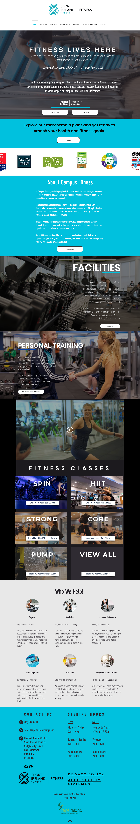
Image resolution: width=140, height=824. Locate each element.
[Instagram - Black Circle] (31, 766)
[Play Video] (70, 430)
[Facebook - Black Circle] (26, 766)
